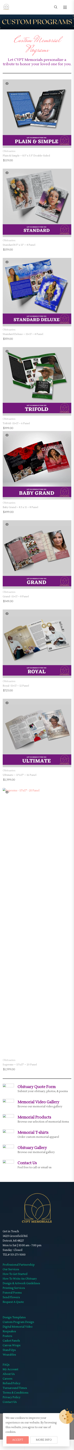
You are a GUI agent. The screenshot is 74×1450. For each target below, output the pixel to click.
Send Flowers (11, 1297)
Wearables (9, 1354)
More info (44, 1440)
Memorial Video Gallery (38, 1102)
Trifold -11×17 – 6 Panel (16, 423)
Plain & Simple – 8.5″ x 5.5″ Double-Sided (26, 155)
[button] (65, 7)
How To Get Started (15, 1274)
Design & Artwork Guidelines (21, 1283)
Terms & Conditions (15, 1392)
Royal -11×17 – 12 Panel (16, 685)
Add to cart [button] (37, 142)
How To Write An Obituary (20, 1278)
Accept (17, 1440)
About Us (9, 1374)
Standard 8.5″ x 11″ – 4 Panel (19, 245)
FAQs (6, 1364)
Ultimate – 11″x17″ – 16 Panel (19, 775)
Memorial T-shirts (33, 1132)
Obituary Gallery (32, 1147)
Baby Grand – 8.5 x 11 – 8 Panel (20, 507)
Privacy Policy (11, 1397)
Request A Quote (13, 1302)
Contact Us (27, 1163)
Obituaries (9, 151)
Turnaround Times (15, 1388)
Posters (7, 1336)
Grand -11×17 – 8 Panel (16, 596)
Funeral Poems (12, 1292)
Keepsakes (9, 1331)
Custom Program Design (18, 1322)
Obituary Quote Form (37, 1086)
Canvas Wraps (11, 1345)
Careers (7, 1378)
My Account (10, 1369)
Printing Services (14, 1288)
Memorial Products (34, 1117)
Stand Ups (9, 1350)
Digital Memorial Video (18, 1326)
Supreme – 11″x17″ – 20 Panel (20, 1064)
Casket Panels (11, 1340)
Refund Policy (11, 1383)
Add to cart (37, 320)
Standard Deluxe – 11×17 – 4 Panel (23, 334)
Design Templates (14, 1317)
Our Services (11, 1269)
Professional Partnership (19, 1264)
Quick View (7, 83)
